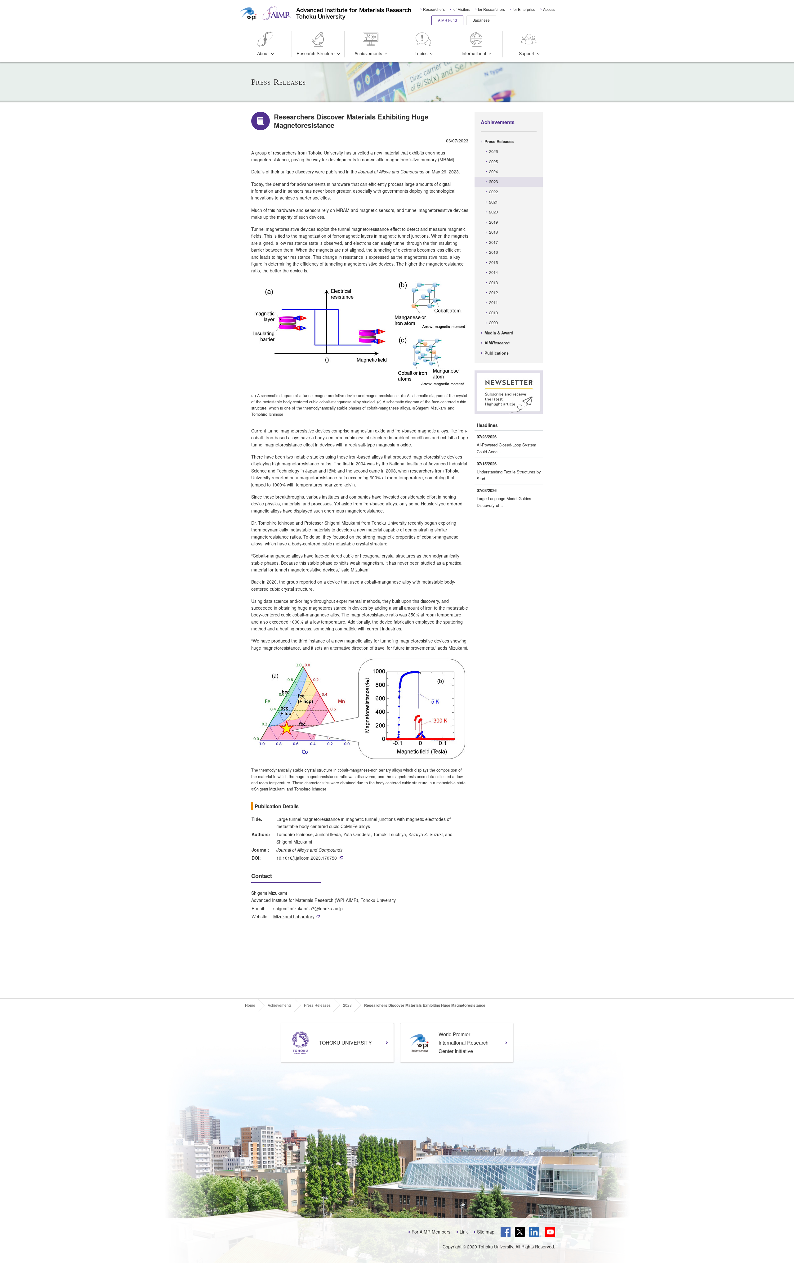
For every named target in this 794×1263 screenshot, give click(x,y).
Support (526, 53)
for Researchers (491, 9)
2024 (493, 171)
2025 (493, 161)
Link (464, 1232)
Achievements (368, 53)
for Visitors (461, 9)
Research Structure (316, 53)
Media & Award (498, 333)
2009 (493, 322)
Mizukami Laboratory (293, 916)
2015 (493, 262)
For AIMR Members (431, 1232)
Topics (421, 53)
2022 (493, 192)
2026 (493, 151)
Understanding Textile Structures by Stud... (509, 475)
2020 (493, 212)
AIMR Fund (447, 20)
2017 (493, 242)
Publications (496, 353)
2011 (493, 302)
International (474, 53)
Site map (485, 1232)
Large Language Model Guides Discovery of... (504, 501)
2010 (493, 313)
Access (549, 9)
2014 (493, 272)
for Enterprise (524, 9)
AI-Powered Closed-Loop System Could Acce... (506, 448)
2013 (493, 282)
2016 (493, 252)
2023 (493, 182)
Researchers (434, 9)
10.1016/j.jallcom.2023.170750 (307, 858)
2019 (493, 222)
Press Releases (499, 141)
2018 (493, 232)
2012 (493, 292)
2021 (493, 202)
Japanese (481, 20)
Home (250, 1005)
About (263, 53)
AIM (497, 343)
